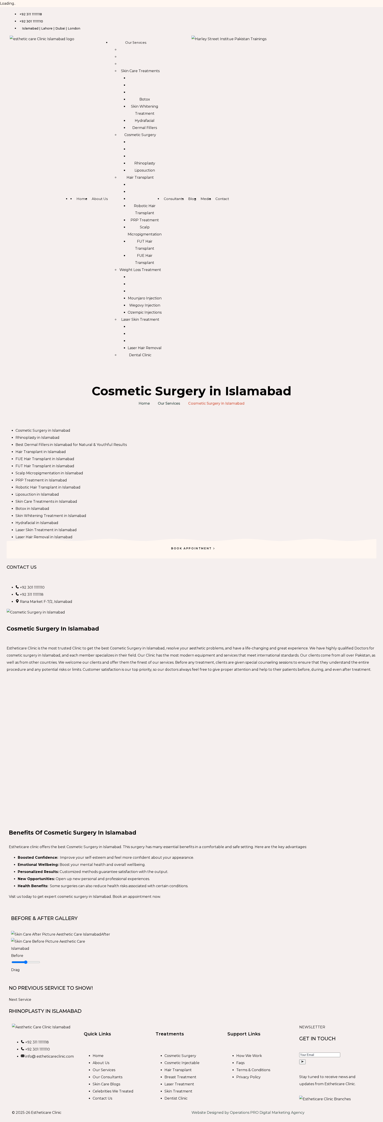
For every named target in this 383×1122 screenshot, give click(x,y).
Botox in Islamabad (32, 509)
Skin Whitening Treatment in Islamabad (51, 516)
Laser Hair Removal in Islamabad (44, 537)
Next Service (20, 999)
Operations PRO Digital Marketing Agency (267, 1112)
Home (144, 403)
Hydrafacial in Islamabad (37, 523)
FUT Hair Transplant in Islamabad (45, 466)
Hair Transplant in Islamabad (41, 452)
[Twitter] (221, 12)
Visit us (15, 896)
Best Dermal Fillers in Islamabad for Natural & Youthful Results (71, 445)
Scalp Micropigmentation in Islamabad (49, 473)
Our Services (169, 403)
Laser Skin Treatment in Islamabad (46, 530)
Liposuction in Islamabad (37, 494)
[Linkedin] (209, 12)
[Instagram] (197, 12)
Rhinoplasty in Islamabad (37, 437)
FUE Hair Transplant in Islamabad (45, 459)
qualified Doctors (353, 648)
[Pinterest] (232, 12)
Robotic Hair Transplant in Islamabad (48, 487)
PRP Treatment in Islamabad (41, 480)
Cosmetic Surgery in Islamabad (43, 430)
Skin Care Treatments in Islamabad (46, 501)
